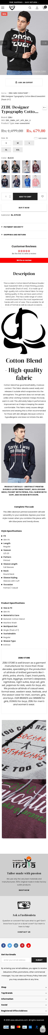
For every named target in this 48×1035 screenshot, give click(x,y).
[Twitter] (10, 945)
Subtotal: (5, 215)
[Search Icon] (30, 8)
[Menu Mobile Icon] (2, 7)
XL (6, 149)
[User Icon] (37, 8)
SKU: (3, 120)
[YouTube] (28, 945)
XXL (17, 149)
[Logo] (12, 7)
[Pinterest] (22, 945)
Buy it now (24, 207)
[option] (24, 43)
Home (3, 93)
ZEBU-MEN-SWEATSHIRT (18, 93)
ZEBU (10, 117)
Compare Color (39, 71)
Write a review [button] (24, 260)
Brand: (4, 117)
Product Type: (7, 123)
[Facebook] (3, 945)
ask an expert (25, 82)
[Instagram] (16, 945)
